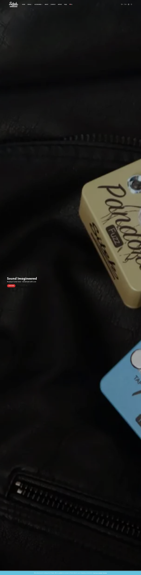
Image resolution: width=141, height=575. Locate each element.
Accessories (38, 4)
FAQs (65, 4)
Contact (53, 4)
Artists (60, 4)
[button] (122, 4)
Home (23, 4)
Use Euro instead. (97, 573)
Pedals (29, 4)
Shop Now (11, 285)
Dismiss (105, 573)
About (46, 4)
